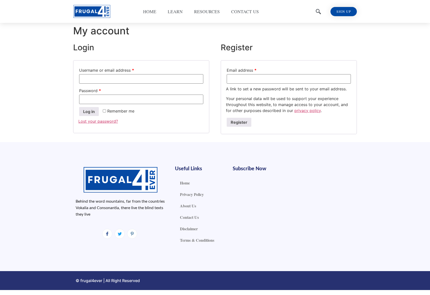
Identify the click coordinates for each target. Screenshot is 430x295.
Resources (207, 11)
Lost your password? (98, 121)
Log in (89, 111)
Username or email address (106, 70)
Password (90, 90)
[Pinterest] (132, 234)
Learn (175, 11)
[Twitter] (120, 234)
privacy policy (307, 110)
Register (239, 122)
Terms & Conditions (197, 240)
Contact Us (245, 11)
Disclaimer (189, 229)
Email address (242, 70)
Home (149, 11)
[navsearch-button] (318, 11)
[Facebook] (107, 234)
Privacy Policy (192, 194)
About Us (188, 206)
